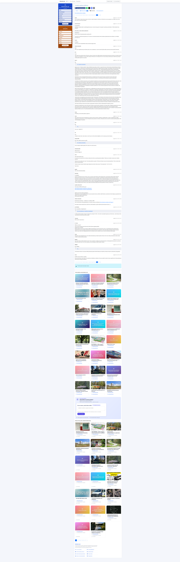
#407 (114, 60)
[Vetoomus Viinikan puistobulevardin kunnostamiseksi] (82, 342)
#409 (114, 116)
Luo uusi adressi (117, 1)
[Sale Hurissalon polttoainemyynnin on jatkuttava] (98, 388)
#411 (114, 132)
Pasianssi (65, 31)
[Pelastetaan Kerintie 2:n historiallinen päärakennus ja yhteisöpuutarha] (98, 373)
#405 (114, 46)
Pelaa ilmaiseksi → (65, 45)
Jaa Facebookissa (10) (81, 8)
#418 (114, 198)
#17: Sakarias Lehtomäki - (81, 64)
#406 (114, 52)
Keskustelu (93, 10)
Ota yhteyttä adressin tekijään (80, 13)
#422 (114, 234)
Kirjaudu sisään (109, 1)
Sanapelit (65, 37)
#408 (114, 112)
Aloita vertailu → (65, 23)
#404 (114, 40)
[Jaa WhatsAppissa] (87, 8)
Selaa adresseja (72, 1)
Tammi (65, 41)
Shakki (65, 33)
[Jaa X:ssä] (89, 8)
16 (95, 15)
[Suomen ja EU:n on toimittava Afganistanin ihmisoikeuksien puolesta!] (82, 357)
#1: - (78, 126)
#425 (114, 254)
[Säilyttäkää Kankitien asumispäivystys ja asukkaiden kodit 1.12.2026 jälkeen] (113, 312)
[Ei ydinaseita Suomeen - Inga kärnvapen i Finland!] (82, 327)
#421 (114, 223)
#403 (114, 30)
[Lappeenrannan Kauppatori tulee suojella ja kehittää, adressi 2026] (113, 296)
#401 (114, 17)
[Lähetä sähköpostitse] (92, 8)
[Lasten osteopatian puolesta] (82, 372)
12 (89, 15)
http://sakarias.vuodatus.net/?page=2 (106, 202)
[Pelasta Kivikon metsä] (113, 341)
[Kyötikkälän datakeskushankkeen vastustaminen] (113, 388)
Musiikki (65, 15)
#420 (114, 218)
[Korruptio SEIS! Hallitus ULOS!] (82, 295)
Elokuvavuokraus (65, 19)
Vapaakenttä (65, 35)
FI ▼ (68, 1)
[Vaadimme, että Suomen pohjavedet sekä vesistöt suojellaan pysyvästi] (98, 281)
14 (92, 15)
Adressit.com (62, 1)
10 (86, 15)
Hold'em (65, 43)
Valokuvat (65, 21)
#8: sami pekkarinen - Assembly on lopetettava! (85, 211)
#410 (114, 122)
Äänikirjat (65, 17)
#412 (114, 138)
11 (87, 15)
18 (98, 15)
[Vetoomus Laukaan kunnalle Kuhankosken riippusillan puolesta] (82, 388)
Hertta (65, 39)
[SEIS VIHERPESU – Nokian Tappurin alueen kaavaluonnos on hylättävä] (98, 342)
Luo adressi (82, 413)
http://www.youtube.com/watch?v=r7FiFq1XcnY (83, 188)
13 (90, 15)
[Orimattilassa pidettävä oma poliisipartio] (98, 312)
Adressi (77, 10)
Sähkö (65, 10)
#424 (114, 244)
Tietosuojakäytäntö (99, 10)
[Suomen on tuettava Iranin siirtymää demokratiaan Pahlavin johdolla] (98, 296)
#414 (114, 154)
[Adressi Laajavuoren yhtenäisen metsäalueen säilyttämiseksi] (113, 373)
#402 (114, 23)
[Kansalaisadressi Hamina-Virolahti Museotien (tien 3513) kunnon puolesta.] (113, 281)
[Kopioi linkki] (94, 8)
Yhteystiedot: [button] (78, 1)
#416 (114, 173)
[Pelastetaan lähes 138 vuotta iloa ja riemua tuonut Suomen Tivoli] (113, 357)
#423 (114, 239)
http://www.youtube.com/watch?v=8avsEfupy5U (83, 189)
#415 (114, 169)
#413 (114, 148)
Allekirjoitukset (84, 10)
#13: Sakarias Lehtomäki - (81, 142)
